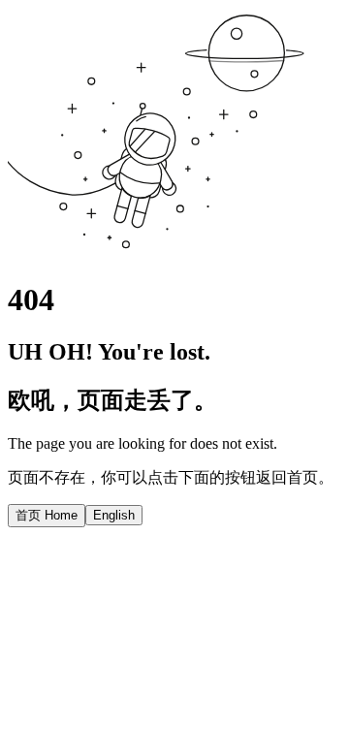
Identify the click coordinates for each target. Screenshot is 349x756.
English (114, 515)
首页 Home (47, 515)
